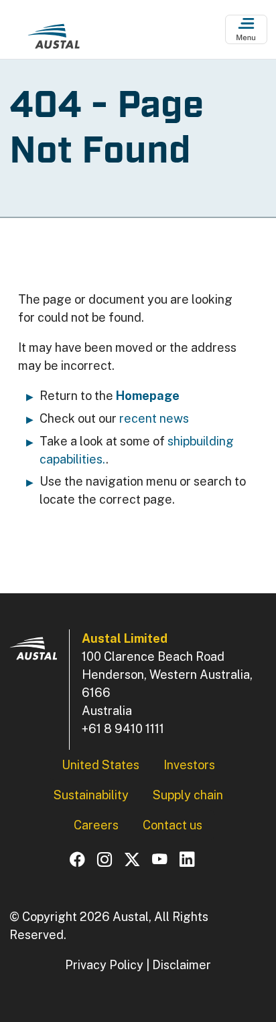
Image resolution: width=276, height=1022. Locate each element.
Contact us (172, 825)
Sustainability (91, 795)
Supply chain (188, 795)
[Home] (53, 39)
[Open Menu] (246, 30)
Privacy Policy (104, 965)
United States (100, 765)
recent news (154, 418)
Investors (189, 765)
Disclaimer (181, 965)
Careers (96, 825)
